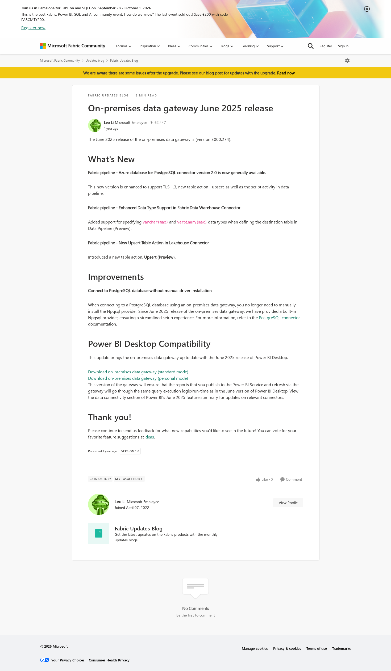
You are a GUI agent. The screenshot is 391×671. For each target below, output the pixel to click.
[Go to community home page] (72, 46)
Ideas (149, 437)
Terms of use (316, 648)
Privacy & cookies (287, 648)
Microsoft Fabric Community (60, 60)
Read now (286, 72)
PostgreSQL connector (279, 317)
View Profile (288, 502)
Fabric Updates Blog (124, 60)
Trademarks (341, 648)
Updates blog (95, 60)
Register (325, 46)
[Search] (310, 46)
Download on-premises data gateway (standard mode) (138, 371)
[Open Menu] (347, 60)
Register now (33, 27)
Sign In (343, 46)
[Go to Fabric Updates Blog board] (98, 533)
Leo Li (109, 122)
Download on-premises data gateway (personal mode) (138, 378)
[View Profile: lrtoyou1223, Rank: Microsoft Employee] (94, 125)
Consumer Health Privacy (109, 660)
